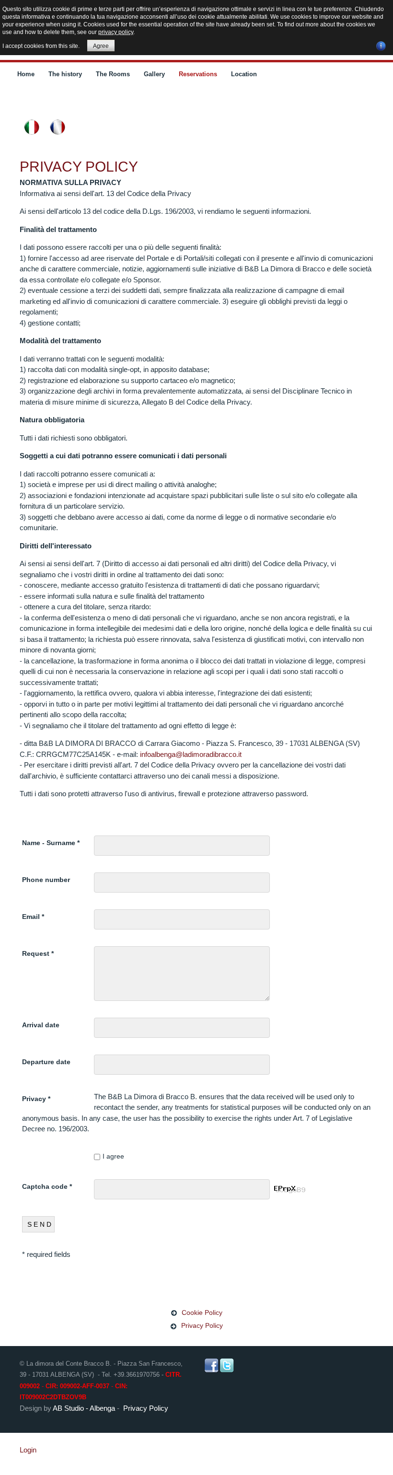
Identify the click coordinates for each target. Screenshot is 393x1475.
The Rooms (113, 74)
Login (28, 1450)
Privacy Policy (79, 166)
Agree (101, 46)
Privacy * (36, 1099)
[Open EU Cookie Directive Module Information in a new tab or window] (381, 44)
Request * (38, 953)
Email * (33, 916)
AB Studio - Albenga (84, 1408)
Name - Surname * (51, 843)
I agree (113, 1156)
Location (244, 74)
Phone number (46, 879)
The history (65, 74)
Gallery (154, 74)
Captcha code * (47, 1186)
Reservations (198, 74)
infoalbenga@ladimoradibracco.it (191, 754)
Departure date (46, 1062)
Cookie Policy (202, 1312)
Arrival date (40, 1025)
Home (26, 74)
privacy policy (115, 32)
